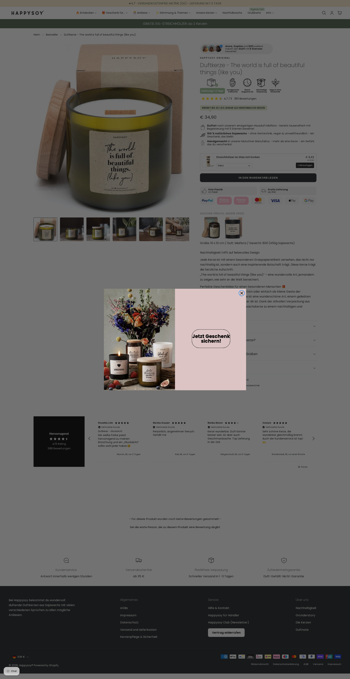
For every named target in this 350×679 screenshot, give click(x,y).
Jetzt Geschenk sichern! (211, 338)
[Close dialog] (242, 293)
